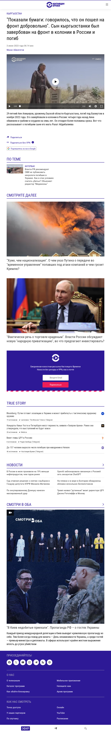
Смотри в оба (19, 504)
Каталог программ (16, 686)
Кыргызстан (14, 13)
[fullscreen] (101, 106)
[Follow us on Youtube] (23, 662)
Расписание (62, 718)
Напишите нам (64, 686)
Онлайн (60, 707)
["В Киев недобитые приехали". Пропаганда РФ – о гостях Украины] (55, 567)
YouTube (61, 713)
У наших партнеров (16, 713)
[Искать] (85, 728)
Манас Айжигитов (15, 49)
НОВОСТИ (15, 465)
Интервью (30, 166)
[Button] (14, 138)
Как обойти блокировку (18, 691)
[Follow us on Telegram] (36, 662)
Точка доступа (14, 707)
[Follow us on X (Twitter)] (16, 662)
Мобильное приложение (68, 680)
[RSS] (43, 662)
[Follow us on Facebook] (9, 662)
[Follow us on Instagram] (29, 662)
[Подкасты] (49, 662)
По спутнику (12, 718)
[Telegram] (55, 728)
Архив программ (65, 691)
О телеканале (13, 680)
